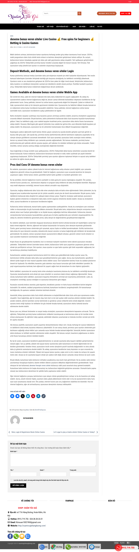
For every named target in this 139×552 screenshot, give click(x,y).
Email (42, 470)
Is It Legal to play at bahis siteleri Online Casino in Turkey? (74, 432)
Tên (12, 470)
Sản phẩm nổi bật (62, 26)
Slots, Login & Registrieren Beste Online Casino (28, 432)
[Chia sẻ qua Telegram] (28, 396)
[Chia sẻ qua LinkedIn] (38, 396)
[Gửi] (79, 13)
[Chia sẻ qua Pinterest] (33, 396)
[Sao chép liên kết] (43, 396)
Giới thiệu (50, 26)
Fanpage (97, 547)
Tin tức (99, 26)
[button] (129, 1)
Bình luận (13, 451)
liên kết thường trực (40, 410)
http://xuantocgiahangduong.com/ (32, 525)
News (11, 36)
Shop (74, 26)
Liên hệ (92, 26)
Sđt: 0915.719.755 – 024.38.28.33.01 (17, 1)
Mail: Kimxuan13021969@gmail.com (40, 1)
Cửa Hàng (59, 547)
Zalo (46, 547)
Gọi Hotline (78, 547)
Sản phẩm (82, 26)
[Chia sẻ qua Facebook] (12, 396)
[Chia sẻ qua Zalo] (17, 396)
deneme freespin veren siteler (40, 365)
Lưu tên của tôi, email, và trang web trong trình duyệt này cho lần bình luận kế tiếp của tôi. (41, 480)
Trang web (73, 470)
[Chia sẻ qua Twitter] (23, 396)
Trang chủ (40, 26)
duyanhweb (32, 47)
